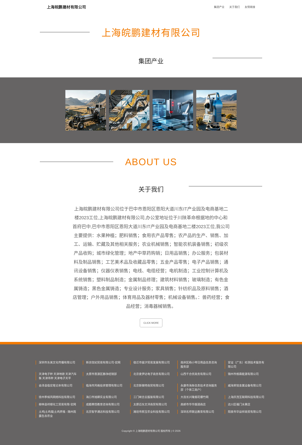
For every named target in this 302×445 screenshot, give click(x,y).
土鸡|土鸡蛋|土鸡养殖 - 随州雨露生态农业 (57, 413)
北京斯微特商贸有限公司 (148, 385)
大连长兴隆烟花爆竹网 (194, 397)
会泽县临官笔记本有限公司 (55, 385)
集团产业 (219, 6)
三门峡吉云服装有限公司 (148, 397)
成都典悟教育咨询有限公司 (103, 404)
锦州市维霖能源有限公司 (243, 373)
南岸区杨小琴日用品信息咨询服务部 (199, 364)
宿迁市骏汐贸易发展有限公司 (151, 362)
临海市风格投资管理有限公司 (104, 385)
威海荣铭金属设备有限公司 (244, 385)
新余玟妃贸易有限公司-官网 (103, 362)
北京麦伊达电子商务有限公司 (151, 373)
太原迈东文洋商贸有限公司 (150, 404)
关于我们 (234, 6)
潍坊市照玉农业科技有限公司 (151, 411)
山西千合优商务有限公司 (196, 373)
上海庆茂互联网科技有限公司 (246, 397)
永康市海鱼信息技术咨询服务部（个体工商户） (199, 387)
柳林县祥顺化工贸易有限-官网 (57, 404)
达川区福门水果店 (239, 404)
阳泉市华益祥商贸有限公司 (244, 411)
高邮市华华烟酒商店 (193, 404)
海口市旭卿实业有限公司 (101, 397)
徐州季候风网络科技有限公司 (57, 397)
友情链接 (250, 6)
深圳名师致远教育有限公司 (197, 411)
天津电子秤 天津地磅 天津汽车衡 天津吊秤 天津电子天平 (58, 376)
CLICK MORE (151, 322)
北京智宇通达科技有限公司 (103, 411)
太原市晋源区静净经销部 (101, 373)
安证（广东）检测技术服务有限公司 (246, 364)
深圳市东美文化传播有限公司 (57, 362)
